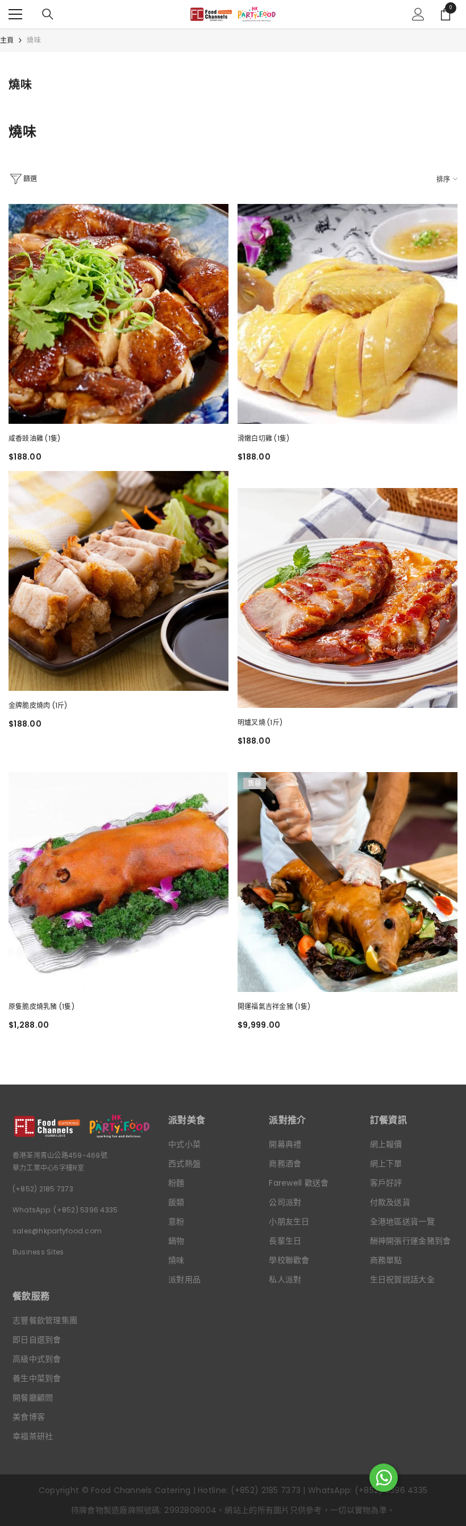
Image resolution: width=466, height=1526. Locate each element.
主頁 (7, 40)
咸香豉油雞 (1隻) (34, 438)
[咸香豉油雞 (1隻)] (118, 314)
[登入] (418, 14)
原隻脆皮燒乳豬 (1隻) (41, 1006)
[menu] (15, 14)
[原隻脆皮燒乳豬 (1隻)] (118, 882)
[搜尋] (48, 14)
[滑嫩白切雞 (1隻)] (347, 314)
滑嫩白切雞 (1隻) (263, 438)
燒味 (33, 40)
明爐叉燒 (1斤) (260, 722)
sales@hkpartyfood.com (57, 1231)
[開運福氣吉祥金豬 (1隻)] (347, 882)
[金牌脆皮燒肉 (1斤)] (118, 581)
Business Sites (38, 1252)
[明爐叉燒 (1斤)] (347, 598)
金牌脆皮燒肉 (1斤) (38, 705)
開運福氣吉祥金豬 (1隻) (274, 1006)
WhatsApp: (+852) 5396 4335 (65, 1210)
